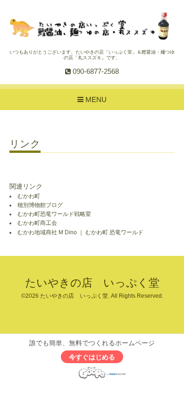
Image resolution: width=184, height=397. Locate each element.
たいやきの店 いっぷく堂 (92, 283)
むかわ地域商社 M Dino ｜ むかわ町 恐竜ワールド (80, 232)
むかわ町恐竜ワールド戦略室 (54, 214)
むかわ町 (28, 196)
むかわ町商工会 (37, 223)
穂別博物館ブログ (40, 205)
